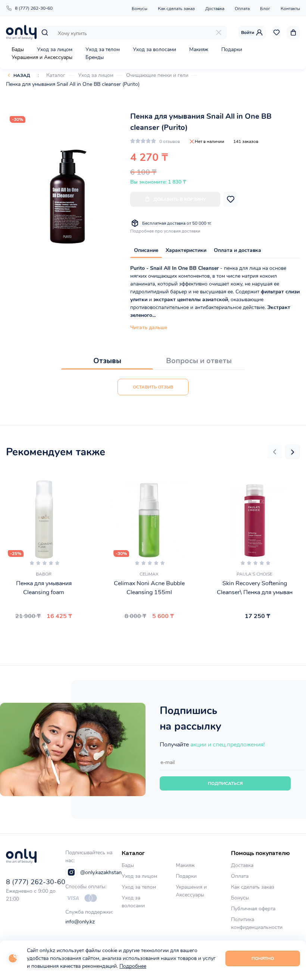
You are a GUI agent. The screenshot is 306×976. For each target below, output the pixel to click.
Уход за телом (102, 49)
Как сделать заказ (176, 9)
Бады (18, 49)
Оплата (242, 9)
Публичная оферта (253, 908)
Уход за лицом (54, 49)
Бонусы (139, 9)
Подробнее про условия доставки (165, 231)
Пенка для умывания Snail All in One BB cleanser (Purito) (73, 84)
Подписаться (225, 783)
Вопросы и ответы (199, 361)
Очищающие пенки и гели (157, 75)
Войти (247, 32)
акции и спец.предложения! (227, 744)
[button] (274, 452)
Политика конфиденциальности (256, 923)
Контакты (290, 9)
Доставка (214, 9)
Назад (21, 75)
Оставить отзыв (153, 387)
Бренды (94, 57)
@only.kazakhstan (101, 872)
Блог (265, 9)
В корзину (41, 634)
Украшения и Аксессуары (42, 57)
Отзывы (107, 361)
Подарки (231, 49)
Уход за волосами (154, 49)
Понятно (263, 958)
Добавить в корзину (179, 199)
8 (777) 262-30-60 (34, 8)
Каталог (55, 75)
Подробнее (132, 966)
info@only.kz (80, 921)
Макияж (198, 49)
